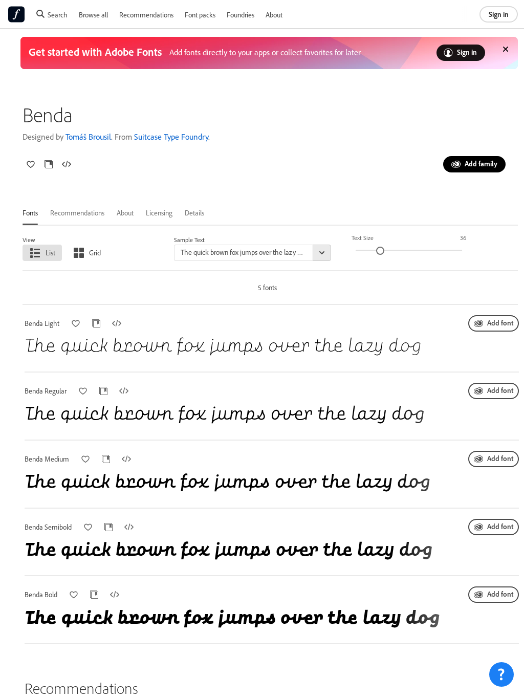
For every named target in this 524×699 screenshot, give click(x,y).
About (274, 14)
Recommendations (146, 14)
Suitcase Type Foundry (171, 137)
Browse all (93, 14)
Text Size (363, 238)
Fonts (30, 212)
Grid (95, 252)
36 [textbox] (463, 238)
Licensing (159, 212)
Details (194, 212)
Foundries (240, 14)
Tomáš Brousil (88, 137)
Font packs (200, 14)
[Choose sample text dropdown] (322, 253)
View (29, 240)
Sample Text (189, 240)
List (50, 252)
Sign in (499, 14)
